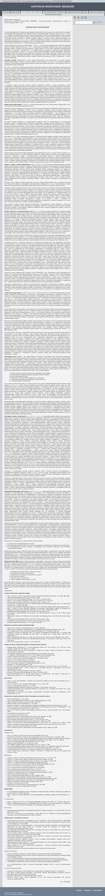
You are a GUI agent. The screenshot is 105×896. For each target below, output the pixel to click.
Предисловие (15, 12)
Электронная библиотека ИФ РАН (12, 1)
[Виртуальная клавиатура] (94, 22)
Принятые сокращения (97, 12)
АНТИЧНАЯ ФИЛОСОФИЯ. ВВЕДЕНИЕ (61, 1)
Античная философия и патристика (54, 12)
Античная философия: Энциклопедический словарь (36, 1)
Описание (6, 12)
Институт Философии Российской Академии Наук (18, 894)
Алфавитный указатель (74, 12)
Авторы (85, 12)
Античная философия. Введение (31, 12)
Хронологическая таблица (53, 14)
